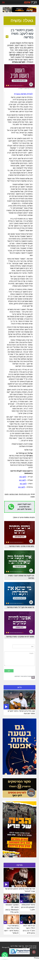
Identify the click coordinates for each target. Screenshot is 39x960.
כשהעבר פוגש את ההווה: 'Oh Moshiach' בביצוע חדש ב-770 (12, 908)
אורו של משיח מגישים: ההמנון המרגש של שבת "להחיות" (20, 890)
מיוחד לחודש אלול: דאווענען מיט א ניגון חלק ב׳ (28, 907)
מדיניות (24, 948)
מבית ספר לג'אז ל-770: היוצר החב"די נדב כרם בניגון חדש (29, 929)
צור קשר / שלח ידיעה (17, 946)
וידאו (19, 687)
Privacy (36, 958)
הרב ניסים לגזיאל (24, 494)
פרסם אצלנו (32, 948)
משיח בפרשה (13, 494)
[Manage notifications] (34, 952)
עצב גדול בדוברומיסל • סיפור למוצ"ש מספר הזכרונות (21, 712)
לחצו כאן (22, 477)
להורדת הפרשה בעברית (23, 94)
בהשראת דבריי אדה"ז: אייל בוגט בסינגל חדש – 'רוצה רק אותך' (11, 929)
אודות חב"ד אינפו (30, 946)
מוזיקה (20, 865)
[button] (5, 955)
